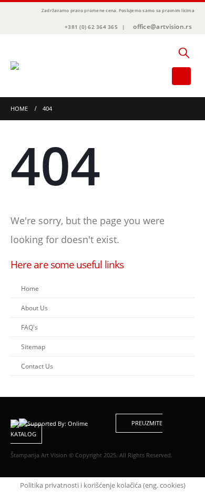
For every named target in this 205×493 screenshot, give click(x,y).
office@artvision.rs (162, 26)
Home (30, 288)
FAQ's (29, 327)
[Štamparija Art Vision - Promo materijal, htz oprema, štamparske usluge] (39, 65)
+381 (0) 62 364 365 (91, 26)
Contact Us (37, 366)
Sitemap (33, 346)
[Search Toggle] (183, 52)
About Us (34, 307)
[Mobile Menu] (181, 76)
